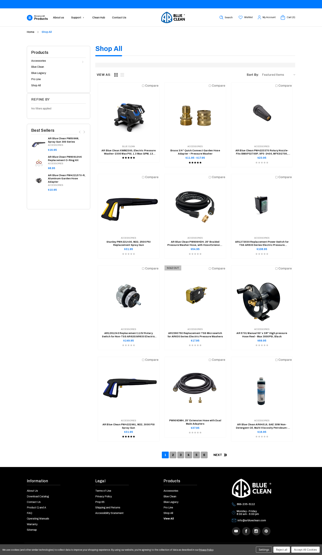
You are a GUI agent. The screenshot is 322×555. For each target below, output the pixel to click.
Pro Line (36, 79)
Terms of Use (103, 490)
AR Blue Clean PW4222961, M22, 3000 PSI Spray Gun (128, 426)
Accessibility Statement (109, 513)
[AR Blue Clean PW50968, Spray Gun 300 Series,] (38, 144)
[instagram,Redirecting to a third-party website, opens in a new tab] (256, 531)
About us (58, 17)
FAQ (29, 513)
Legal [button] (100, 481)
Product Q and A (36, 507)
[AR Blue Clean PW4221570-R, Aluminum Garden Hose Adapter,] (38, 181)
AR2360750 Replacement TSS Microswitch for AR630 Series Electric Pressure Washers (195, 335)
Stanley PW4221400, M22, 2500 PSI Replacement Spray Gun (128, 243)
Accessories (38, 60)
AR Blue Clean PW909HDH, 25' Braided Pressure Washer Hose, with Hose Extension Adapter (195, 243)
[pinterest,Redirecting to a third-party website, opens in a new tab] (266, 531)
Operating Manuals (38, 518)
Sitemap (32, 529)
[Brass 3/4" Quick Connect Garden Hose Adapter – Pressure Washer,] (195, 113)
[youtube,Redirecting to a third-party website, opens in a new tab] (236, 531)
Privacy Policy (103, 496)
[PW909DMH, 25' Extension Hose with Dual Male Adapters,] (195, 387)
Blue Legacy (38, 73)
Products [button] (172, 481)
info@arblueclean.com (251, 520)
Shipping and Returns (107, 507)
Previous (80, 132)
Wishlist (248, 17)
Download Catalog (38, 496)
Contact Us (119, 17)
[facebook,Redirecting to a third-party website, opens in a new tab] (246, 531)
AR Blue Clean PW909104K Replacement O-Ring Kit (65, 159)
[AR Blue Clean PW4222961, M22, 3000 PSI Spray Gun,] (128, 387)
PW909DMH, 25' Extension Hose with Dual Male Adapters (195, 422)
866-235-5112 (246, 504)
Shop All (36, 85)
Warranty (32, 524)
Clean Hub (98, 17)
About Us (32, 490)
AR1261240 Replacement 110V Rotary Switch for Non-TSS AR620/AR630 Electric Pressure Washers (128, 335)
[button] (38, 17)
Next (84, 132)
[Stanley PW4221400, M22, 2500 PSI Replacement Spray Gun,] (128, 204)
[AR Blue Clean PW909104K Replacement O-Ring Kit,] (38, 162)
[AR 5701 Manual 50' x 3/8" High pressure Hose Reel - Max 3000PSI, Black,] (262, 296)
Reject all (281, 549)
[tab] (116, 75)
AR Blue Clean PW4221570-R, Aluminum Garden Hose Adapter (67, 178)
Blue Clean (37, 66)
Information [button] (37, 481)
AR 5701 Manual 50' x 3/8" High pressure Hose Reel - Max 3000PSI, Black (261, 335)
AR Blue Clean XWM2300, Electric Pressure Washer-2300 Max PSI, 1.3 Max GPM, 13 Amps (128, 152)
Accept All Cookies (305, 549)
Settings (264, 549)
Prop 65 (99, 502)
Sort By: (253, 74)
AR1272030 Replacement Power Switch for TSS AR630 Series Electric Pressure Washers (262, 243)
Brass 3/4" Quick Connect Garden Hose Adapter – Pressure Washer (195, 152)
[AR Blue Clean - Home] (173, 17)
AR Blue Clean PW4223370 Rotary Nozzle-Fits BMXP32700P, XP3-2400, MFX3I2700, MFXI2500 (261, 152)
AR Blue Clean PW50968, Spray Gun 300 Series (63, 140)
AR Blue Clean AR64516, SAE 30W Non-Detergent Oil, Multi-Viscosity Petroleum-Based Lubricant (262, 426)
